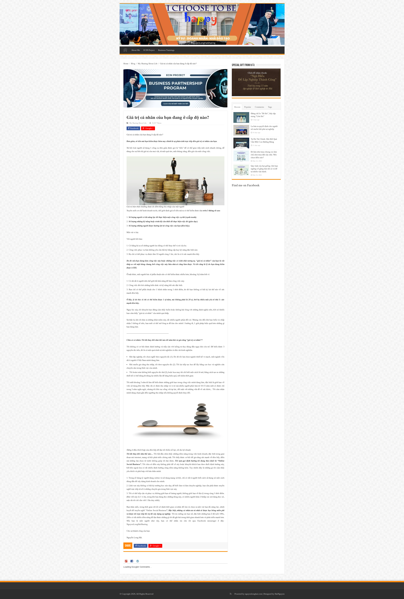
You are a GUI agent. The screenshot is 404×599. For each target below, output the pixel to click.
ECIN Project (149, 50)
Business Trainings (166, 50)
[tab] (126, 561)
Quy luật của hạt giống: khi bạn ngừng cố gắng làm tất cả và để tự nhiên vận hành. (264, 169)
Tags (270, 107)
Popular (247, 107)
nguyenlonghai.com (253, 594)
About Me (135, 50)
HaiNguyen (280, 594)
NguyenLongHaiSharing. (137, 524)
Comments (259, 107)
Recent (237, 107)
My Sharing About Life (147, 63)
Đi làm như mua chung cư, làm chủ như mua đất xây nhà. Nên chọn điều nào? (264, 155)
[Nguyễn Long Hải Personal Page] (202, 24)
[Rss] (230, 594)
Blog (133, 63)
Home (125, 49)
